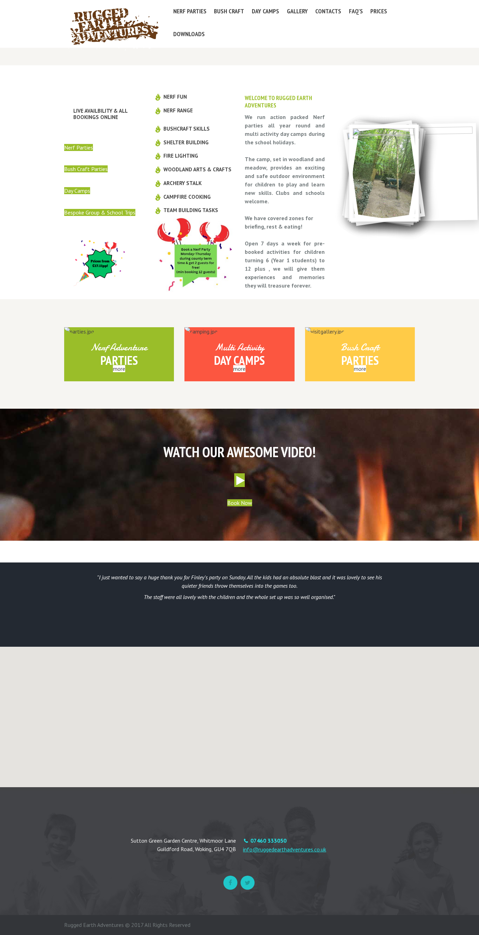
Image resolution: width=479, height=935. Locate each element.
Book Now (239, 502)
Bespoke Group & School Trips (99, 212)
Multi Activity (239, 347)
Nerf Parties (78, 147)
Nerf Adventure (119, 347)
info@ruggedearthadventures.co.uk (284, 849)
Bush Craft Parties (86, 168)
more (119, 368)
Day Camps (77, 190)
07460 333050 (268, 840)
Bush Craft (360, 347)
